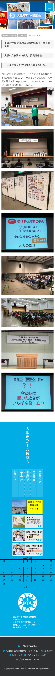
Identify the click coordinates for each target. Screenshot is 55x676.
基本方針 (48, 651)
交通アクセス (21, 627)
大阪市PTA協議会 (9, 35)
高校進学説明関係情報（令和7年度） (23, 651)
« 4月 (26, 587)
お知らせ (22, 35)
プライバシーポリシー (29, 659)
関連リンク (17, 655)
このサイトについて (36, 655)
